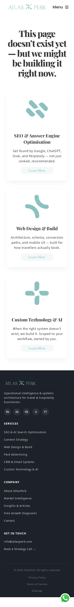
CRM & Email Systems (19, 462)
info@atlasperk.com (18, 541)
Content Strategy (16, 439)
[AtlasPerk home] (20, 385)
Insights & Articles (17, 506)
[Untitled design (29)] (27, 4)
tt (45, 412)
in (7, 412)
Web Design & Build (18, 447)
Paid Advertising (15, 454)
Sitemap (37, 591)
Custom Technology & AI (21, 469)
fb (26, 412)
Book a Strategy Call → (20, 549)
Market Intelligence (18, 498)
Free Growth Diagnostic (20, 513)
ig (17, 412)
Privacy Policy (37, 577)
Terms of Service (37, 584)
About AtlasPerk (15, 491)
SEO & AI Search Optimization (25, 432)
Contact (9, 520)
